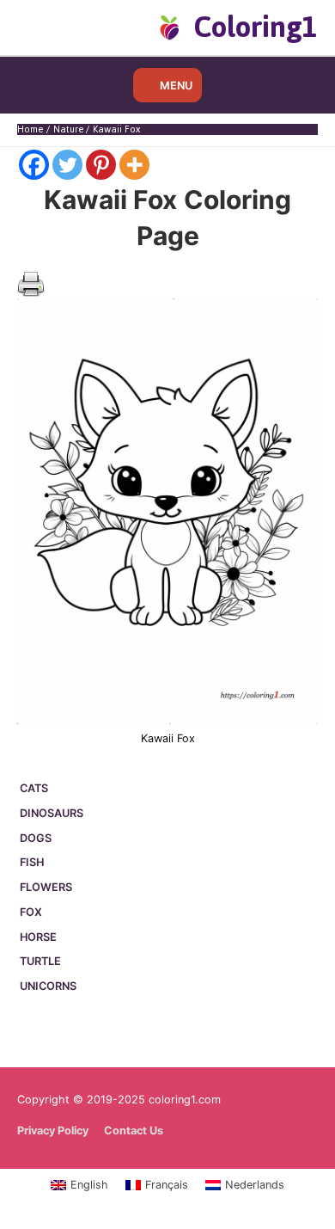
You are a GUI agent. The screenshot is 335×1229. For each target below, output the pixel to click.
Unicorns (48, 986)
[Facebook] (34, 165)
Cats (34, 788)
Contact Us (133, 1130)
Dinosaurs (51, 813)
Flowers (46, 887)
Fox (31, 912)
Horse (38, 937)
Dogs (36, 838)
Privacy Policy (52, 1130)
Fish (32, 862)
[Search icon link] (45, 26)
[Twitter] (67, 165)
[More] (134, 165)
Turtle (40, 961)
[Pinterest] (101, 165)
